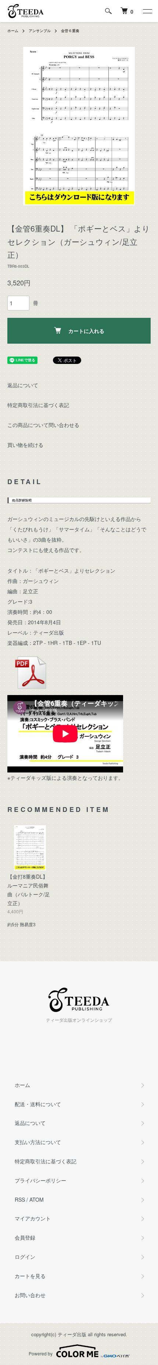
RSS (20, 1199)
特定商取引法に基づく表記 (38, 405)
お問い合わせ (30, 1295)
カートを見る (30, 1275)
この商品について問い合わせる (43, 424)
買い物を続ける (25, 444)
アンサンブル (40, 30)
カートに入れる (86, 330)
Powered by (41, 1353)
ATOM (36, 1199)
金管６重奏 (70, 30)
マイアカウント (33, 1218)
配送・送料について (38, 1104)
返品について (22, 385)
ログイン (25, 1256)
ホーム (12, 30)
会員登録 (25, 1237)
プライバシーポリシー (40, 1180)
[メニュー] (147, 11)
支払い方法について (38, 1142)
